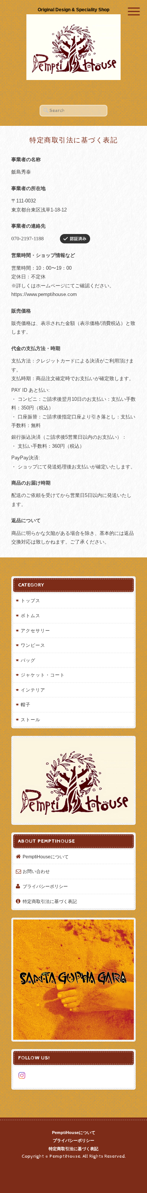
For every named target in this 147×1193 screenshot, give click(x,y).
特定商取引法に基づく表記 (50, 901)
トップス (30, 600)
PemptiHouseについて (46, 856)
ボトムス (30, 615)
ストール (30, 719)
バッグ (28, 660)
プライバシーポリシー (45, 886)
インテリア (33, 689)
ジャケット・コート (43, 674)
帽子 (26, 704)
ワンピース (33, 645)
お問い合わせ (36, 871)
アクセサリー (35, 630)
